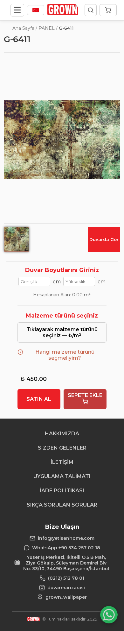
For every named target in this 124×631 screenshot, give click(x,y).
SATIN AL (38, 399)
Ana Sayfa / (24, 28)
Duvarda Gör (104, 239)
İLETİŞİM (62, 462)
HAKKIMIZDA (62, 434)
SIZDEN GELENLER (62, 448)
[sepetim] (108, 10)
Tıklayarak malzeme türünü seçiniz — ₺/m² (62, 332)
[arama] (91, 10)
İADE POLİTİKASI (62, 491)
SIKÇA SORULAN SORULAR (62, 505)
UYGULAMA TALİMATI (62, 476)
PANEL (46, 28)
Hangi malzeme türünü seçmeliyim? (64, 355)
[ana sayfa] (62, 13)
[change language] (35, 10)
